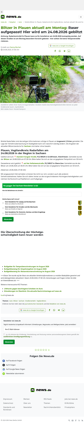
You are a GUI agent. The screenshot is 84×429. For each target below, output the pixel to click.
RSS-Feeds (48, 399)
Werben (26, 399)
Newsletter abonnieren (15, 373)
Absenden (8, 219)
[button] (61, 46)
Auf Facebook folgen (14, 361)
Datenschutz (8, 403)
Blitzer (15, 301)
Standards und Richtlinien (9, 408)
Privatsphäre (70, 407)
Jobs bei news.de (71, 399)
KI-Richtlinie (69, 403)
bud (2, 295)
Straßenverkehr (30, 301)
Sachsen (21, 301)
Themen (47, 403)
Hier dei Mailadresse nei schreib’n (13, 190)
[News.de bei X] (79, 420)
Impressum (7, 399)
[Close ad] (1, 12)
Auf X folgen (11, 365)
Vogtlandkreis (41, 301)
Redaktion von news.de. (58, 304)
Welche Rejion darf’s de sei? (11, 199)
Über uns (27, 403)
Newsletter (27, 407)
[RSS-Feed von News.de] (82, 420)
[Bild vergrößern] (82, 57)
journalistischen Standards (34, 304)
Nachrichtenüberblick (52, 407)
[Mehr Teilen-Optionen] (69, 51)
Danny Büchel (15, 47)
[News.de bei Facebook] (76, 420)
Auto (11, 301)
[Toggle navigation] (80, 16)
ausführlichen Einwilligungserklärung (16, 337)
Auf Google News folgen (15, 369)
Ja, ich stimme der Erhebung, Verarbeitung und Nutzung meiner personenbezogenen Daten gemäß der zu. (41, 335)
